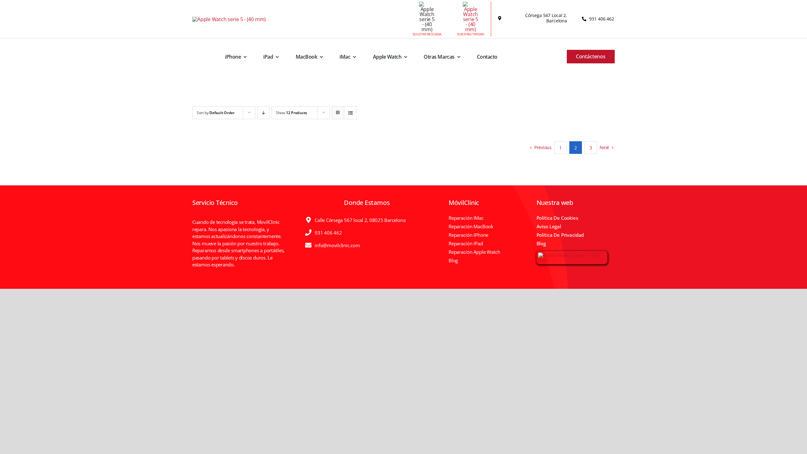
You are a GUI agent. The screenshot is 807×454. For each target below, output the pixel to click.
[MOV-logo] (229, 19)
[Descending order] (263, 112)
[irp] (572, 255)
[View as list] (350, 113)
